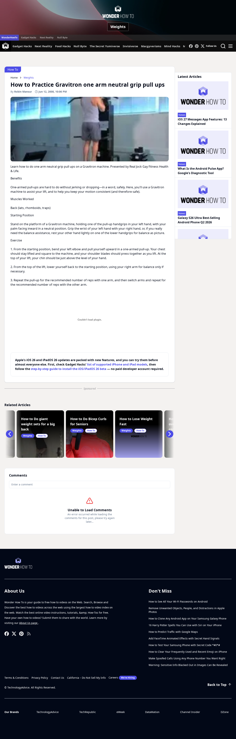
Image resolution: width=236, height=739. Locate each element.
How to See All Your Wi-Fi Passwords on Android (178, 601)
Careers (122, 677)
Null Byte (62, 37)
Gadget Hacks (28, 37)
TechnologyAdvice (48, 712)
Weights (118, 26)
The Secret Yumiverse (105, 46)
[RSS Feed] (29, 633)
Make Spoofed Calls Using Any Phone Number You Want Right (187, 658)
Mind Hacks (172, 46)
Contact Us (57, 677)
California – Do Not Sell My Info (86, 677)
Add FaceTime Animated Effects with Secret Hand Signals (184, 638)
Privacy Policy (40, 677)
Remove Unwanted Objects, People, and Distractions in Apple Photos (187, 610)
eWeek (121, 712)
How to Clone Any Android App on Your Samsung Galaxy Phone (187, 618)
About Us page (28, 623)
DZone (225, 712)
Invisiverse (130, 46)
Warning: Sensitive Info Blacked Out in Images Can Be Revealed (188, 665)
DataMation (152, 712)
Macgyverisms (151, 46)
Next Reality (46, 37)
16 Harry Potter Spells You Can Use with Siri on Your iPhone (185, 625)
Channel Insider (190, 712)
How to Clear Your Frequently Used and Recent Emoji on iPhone (188, 651)
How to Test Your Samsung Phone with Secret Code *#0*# (184, 645)
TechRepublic (87, 712)
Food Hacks (63, 46)
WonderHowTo (9, 37)
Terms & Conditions (16, 677)
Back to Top (216, 684)
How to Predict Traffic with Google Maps (173, 632)
